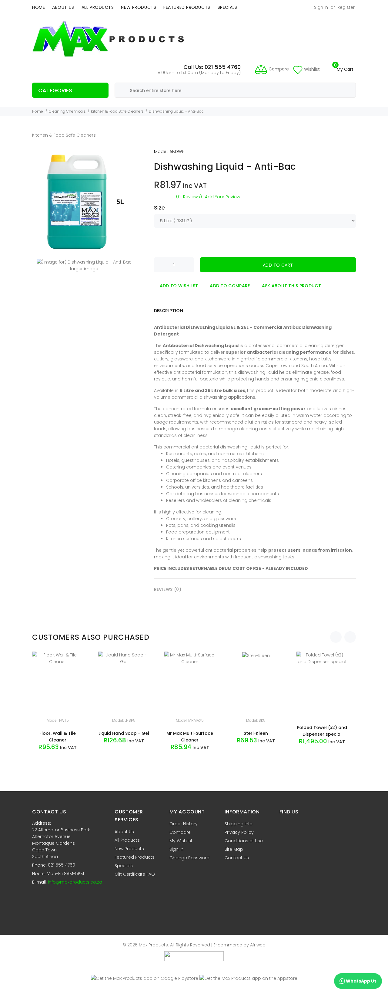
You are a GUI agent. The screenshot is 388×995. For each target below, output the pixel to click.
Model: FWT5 (58, 720)
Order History (183, 824)
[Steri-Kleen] (256, 655)
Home (38, 7)
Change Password (189, 858)
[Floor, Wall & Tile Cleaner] (57, 658)
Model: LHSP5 (123, 720)
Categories (55, 90)
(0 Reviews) (189, 197)
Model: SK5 (256, 720)
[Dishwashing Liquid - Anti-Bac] (84, 202)
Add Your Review (222, 197)
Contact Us (237, 858)
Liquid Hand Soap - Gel (124, 733)
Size (159, 207)
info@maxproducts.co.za (75, 882)
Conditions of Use (244, 841)
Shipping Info (239, 824)
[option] (62, 712)
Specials (227, 7)
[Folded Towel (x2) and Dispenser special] (321, 658)
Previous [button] (336, 637)
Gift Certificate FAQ (135, 874)
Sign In (321, 7)
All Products (98, 7)
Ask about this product (291, 286)
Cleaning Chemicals (67, 111)
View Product (60, 761)
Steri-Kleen (256, 733)
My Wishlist (180, 841)
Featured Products (186, 7)
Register (346, 7)
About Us (63, 7)
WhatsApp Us (360, 981)
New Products (138, 7)
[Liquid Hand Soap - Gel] (123, 658)
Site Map (234, 849)
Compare (180, 832)
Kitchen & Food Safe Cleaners (117, 111)
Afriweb (258, 945)
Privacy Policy (239, 832)
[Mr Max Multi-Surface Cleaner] (189, 658)
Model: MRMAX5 (190, 720)
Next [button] (350, 637)
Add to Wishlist (179, 286)
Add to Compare (230, 286)
